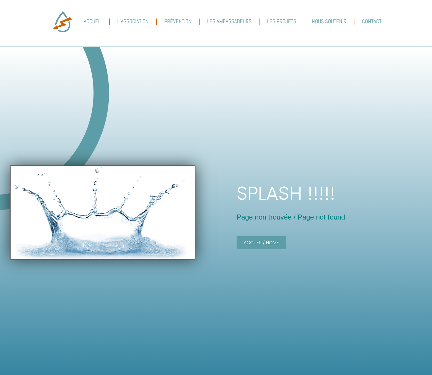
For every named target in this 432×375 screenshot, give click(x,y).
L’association (133, 21)
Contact (371, 21)
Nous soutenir (329, 21)
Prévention (178, 21)
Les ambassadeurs (229, 21)
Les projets (281, 21)
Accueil (93, 21)
